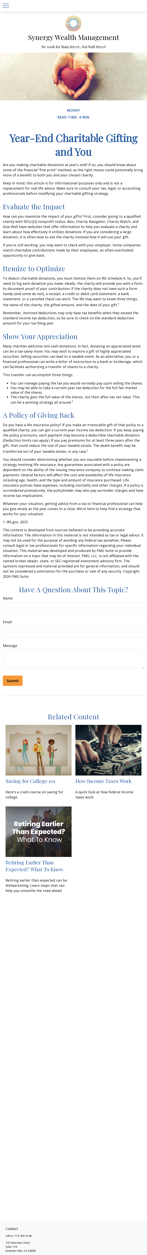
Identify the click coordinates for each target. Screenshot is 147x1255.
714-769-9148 (23, 1236)
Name (8, 598)
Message (10, 645)
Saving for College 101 (31, 780)
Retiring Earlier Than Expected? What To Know (35, 866)
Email (7, 622)
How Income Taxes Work (103, 780)
